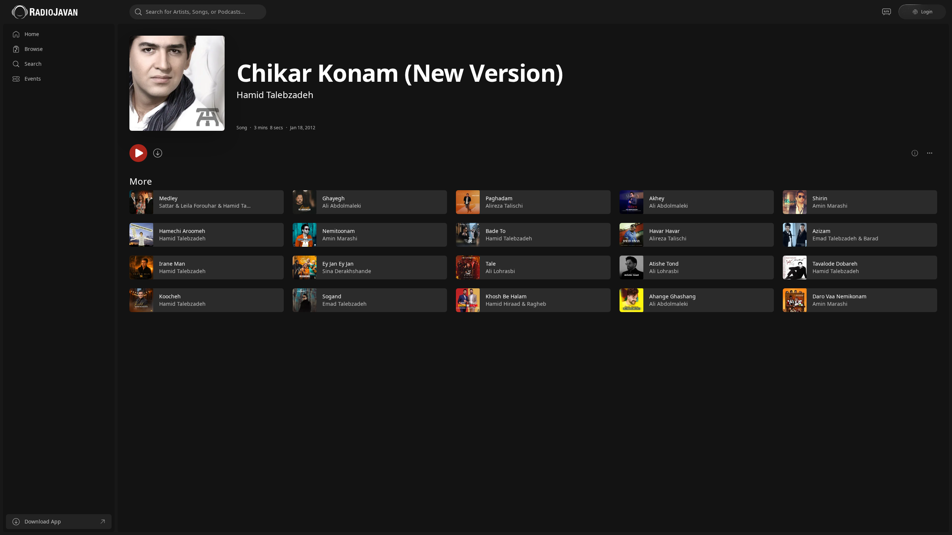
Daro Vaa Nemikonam (839, 296)
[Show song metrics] (914, 153)
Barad (870, 238)
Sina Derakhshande (346, 271)
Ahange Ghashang (672, 296)
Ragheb (536, 303)
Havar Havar (664, 230)
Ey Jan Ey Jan (338, 263)
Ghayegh (333, 198)
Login (926, 12)
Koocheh (170, 296)
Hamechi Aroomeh (182, 230)
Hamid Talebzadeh (275, 94)
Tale (491, 263)
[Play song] (138, 153)
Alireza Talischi (504, 205)
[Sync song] (157, 153)
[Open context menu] (929, 153)
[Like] (273, 202)
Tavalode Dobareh (835, 263)
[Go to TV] (886, 12)
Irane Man (172, 263)
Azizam (821, 230)
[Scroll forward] (944, 249)
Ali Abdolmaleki (341, 205)
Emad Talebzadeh (344, 303)
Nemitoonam (338, 230)
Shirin (820, 198)
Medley (168, 198)
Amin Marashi (339, 238)
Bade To (495, 230)
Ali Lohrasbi (500, 271)
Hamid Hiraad (503, 303)
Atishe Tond (664, 263)
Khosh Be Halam (506, 296)
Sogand (331, 296)
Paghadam (499, 198)
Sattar (166, 205)
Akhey (656, 198)
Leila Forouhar (198, 205)
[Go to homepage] (44, 12)
